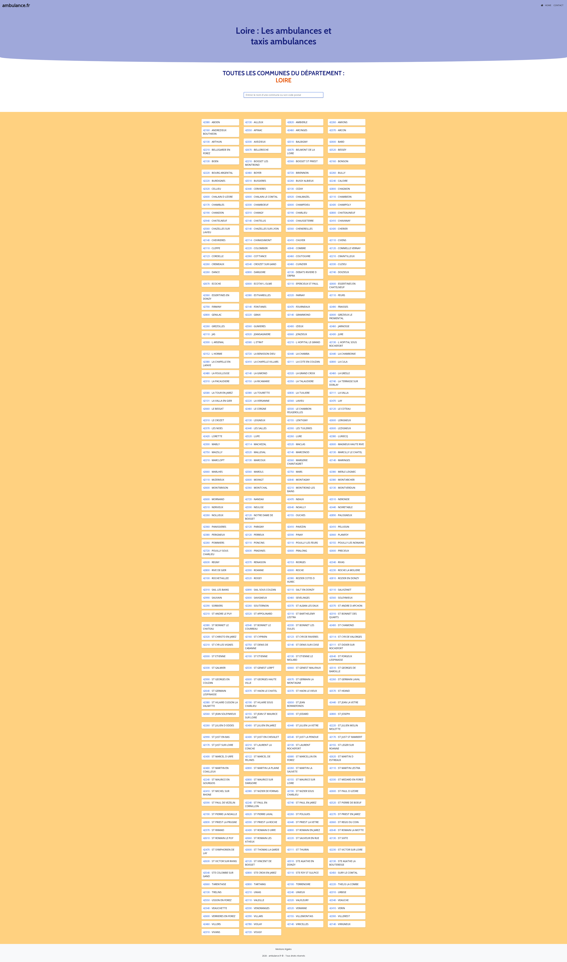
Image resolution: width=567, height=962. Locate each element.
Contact (558, 5)
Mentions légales (283, 949)
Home (547, 5)
